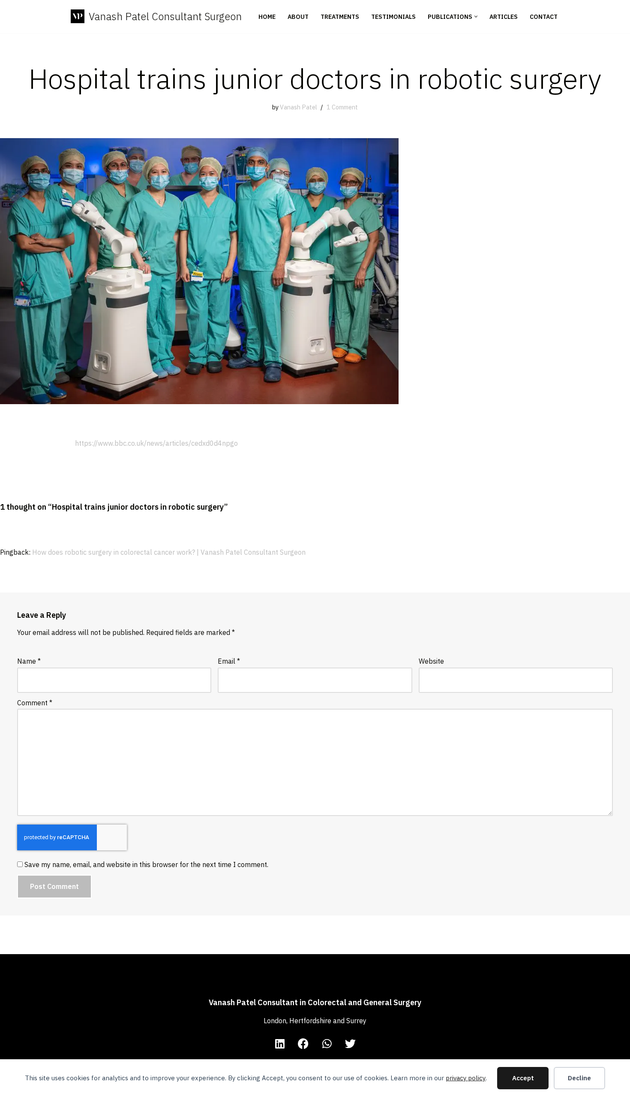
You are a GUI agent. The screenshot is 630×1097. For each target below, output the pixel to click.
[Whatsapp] (327, 1043)
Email (229, 661)
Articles (503, 17)
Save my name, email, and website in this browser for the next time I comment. (146, 864)
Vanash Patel (298, 107)
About (298, 17)
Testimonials (393, 17)
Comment (34, 702)
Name (29, 661)
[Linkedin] (280, 1043)
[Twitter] (350, 1043)
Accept (523, 1078)
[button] (475, 16)
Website (431, 661)
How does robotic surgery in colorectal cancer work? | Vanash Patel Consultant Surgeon (169, 552)
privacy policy (466, 1078)
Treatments (340, 17)
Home (267, 17)
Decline (579, 1078)
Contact (544, 17)
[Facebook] (303, 1043)
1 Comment (342, 107)
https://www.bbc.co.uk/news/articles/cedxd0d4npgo (156, 443)
